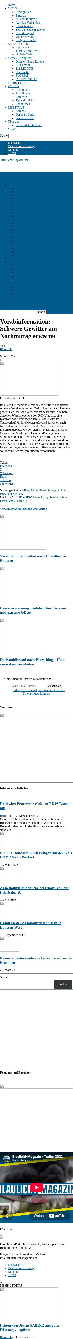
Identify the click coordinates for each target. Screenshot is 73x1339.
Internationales (24, 26)
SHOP (12, 128)
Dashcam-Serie (25, 114)
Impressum (14, 142)
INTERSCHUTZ (26, 79)
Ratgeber (21, 96)
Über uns (13, 121)
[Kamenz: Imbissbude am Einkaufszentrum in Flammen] (9, 950)
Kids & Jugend (25, 33)
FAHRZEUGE (17, 82)
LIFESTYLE (16, 107)
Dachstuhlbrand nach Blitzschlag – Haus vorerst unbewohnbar (32, 662)
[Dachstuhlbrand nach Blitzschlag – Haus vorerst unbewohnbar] (23, 652)
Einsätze (21, 15)
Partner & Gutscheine (29, 125)
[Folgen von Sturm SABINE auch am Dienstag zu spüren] (29, 1317)
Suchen (4, 977)
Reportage (22, 89)
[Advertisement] (31, 167)
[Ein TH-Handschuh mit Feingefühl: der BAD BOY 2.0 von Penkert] (9, 845)
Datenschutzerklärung (21, 146)
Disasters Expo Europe (30, 61)
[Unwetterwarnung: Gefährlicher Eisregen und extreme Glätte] (23, 600)
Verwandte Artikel (12, 508)
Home (11, 4)
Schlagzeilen (23, 12)
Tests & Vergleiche (27, 50)
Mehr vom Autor (36, 508)
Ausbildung (23, 93)
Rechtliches (23, 104)
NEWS (12, 8)
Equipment (22, 47)
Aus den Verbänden (28, 22)
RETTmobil (23, 65)
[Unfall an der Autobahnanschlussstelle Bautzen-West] (9, 915)
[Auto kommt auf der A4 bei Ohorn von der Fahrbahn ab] (9, 880)
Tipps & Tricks (25, 100)
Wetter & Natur (25, 36)
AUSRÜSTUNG (18, 43)
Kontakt (13, 149)
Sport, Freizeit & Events (30, 29)
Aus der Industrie (26, 19)
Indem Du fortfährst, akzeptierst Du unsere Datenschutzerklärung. (39, 691)
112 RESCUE (24, 68)
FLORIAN (22, 75)
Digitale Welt (24, 54)
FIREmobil (22, 72)
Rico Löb (6, 349)
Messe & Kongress (19, 58)
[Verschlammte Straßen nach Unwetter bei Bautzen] (23, 548)
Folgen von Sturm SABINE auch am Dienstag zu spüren (29, 1327)
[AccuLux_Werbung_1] (36, 716)
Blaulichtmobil (25, 118)
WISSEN (13, 86)
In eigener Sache (26, 40)
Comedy (21, 111)
